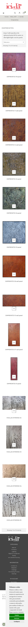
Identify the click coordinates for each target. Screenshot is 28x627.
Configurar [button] (17, 621)
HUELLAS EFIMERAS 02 (14, 418)
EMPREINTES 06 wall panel (14, 281)
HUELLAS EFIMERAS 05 (14, 520)
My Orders (14, 582)
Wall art (14, 547)
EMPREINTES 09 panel (14, 76)
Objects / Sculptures (14, 553)
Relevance (14, 42)
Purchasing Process (14, 571)
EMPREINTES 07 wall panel (14, 349)
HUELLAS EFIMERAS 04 (14, 486)
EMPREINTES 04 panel (14, 213)
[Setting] (19, 13)
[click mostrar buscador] (15, 13)
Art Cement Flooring (14, 557)
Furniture (14, 549)
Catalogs (14, 569)
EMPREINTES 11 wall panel (14, 111)
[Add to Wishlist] (14, 70)
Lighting (14, 551)
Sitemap (14, 573)
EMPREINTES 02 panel (14, 179)
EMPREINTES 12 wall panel (14, 145)
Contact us (14, 565)
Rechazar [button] (16, 618)
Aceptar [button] (17, 615)
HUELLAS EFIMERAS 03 (14, 452)
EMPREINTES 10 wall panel (14, 315)
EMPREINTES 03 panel (14, 247)
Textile (14, 555)
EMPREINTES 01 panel (14, 383)
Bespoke (14, 567)
